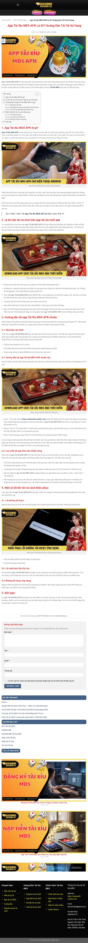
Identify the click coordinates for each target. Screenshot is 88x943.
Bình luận (8, 632)
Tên (6, 651)
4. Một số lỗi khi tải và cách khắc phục (17, 112)
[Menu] (18, 4)
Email (7, 661)
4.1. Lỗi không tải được (15, 114)
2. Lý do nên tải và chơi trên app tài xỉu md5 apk (20, 100)
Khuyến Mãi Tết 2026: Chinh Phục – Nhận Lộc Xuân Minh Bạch (25, 706)
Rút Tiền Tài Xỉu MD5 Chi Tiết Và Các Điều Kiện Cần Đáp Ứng (44, 838)
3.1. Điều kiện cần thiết (14, 105)
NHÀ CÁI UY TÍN (8, 742)
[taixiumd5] (44, 4)
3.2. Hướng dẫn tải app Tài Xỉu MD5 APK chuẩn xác (23, 107)
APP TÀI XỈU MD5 (20, 20)
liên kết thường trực (61, 616)
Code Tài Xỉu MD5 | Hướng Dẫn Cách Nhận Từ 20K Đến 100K (24, 717)
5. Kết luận (8, 122)
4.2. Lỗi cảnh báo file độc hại (16, 117)
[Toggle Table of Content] (36, 94)
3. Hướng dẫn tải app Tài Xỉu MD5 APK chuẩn (20, 102)
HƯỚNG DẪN (6, 730)
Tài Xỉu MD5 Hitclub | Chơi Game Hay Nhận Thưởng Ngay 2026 (25, 710)
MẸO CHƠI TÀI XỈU (9, 738)
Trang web (8, 671)
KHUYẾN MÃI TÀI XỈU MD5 (12, 734)
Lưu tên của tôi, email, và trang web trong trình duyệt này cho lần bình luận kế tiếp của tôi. (41, 681)
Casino (4, 702)
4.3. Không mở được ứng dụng (17, 119)
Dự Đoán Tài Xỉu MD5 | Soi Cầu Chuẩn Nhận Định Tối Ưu (22, 713)
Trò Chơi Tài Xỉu (7, 745)
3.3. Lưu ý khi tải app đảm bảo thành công (20, 109)
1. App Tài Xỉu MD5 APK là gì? (14, 97)
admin (54, 32)
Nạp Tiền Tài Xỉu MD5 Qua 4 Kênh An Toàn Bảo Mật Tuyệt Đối (44, 787)
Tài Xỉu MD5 (6, 20)
